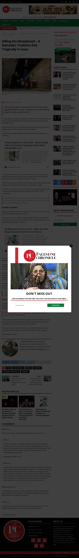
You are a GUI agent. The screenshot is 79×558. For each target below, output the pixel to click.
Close (71, 245)
